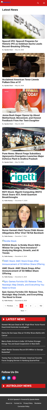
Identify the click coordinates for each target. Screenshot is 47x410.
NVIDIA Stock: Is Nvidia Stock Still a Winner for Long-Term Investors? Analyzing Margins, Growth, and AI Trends (21, 249)
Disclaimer (37, 403)
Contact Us (18, 403)
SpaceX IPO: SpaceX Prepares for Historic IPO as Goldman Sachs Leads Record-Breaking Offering (22, 44)
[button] (38, 3)
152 (41, 306)
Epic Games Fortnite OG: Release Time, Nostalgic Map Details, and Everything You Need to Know (23, 295)
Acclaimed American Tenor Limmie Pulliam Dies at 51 (20, 81)
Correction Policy (23, 406)
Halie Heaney (8, 200)
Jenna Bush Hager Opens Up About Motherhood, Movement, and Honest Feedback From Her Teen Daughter (21, 118)
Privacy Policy (28, 403)
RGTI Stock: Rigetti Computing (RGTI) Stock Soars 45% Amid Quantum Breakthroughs (22, 195)
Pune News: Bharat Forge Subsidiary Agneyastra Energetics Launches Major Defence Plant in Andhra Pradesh (23, 156)
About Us (9, 403)
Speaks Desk (8, 50)
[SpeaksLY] (10, 3)
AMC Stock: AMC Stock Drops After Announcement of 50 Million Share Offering (21, 271)
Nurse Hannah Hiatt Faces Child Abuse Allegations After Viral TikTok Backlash (23, 231)
